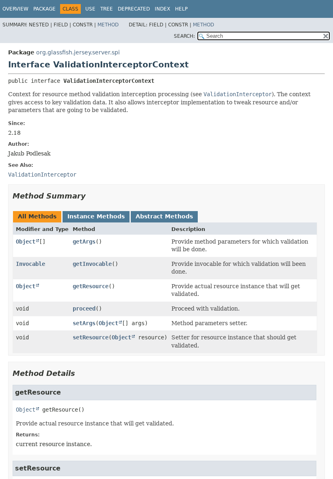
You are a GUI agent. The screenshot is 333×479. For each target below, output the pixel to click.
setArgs (84, 323)
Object (25, 241)
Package (44, 9)
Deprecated (134, 9)
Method (108, 25)
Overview (15, 9)
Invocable (30, 264)
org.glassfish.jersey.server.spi (78, 52)
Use (90, 9)
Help (181, 9)
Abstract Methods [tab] (164, 216)
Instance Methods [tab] (96, 216)
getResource (90, 286)
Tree (106, 9)
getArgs (84, 241)
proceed (84, 308)
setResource (90, 337)
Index (162, 9)
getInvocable (92, 264)
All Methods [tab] (37, 216)
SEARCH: (184, 36)
